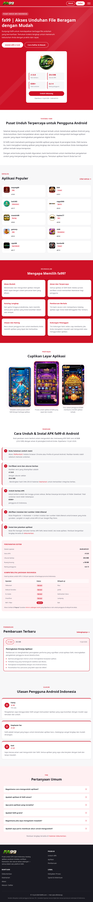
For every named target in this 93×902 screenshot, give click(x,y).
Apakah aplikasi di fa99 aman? (19, 797)
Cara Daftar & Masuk (36, 45)
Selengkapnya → (83, 632)
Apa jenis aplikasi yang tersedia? (20, 805)
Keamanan (6, 878)
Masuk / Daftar (7, 885)
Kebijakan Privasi (54, 874)
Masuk (70, 3)
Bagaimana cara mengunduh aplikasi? (22, 789)
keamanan (43, 482)
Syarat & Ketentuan (55, 878)
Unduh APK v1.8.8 (12, 45)
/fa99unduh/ (18, 454)
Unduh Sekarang (46, 93)
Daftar (80, 3)
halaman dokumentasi (57, 836)
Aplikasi (51, 859)
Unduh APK (52, 856)
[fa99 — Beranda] (8, 3)
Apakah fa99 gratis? (14, 813)
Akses (4, 881)
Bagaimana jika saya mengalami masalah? (24, 820)
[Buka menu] (89, 3)
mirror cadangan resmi (33, 607)
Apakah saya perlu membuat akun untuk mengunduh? (29, 828)
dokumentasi (29, 533)
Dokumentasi (7, 874)
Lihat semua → (85, 179)
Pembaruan (52, 863)
